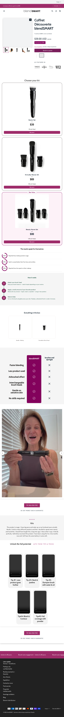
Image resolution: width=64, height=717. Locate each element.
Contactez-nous (8, 683)
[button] (36, 56)
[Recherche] (52, 11)
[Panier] (60, 11)
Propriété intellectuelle (7, 690)
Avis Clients (6, 677)
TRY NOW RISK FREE (32, 505)
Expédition (6, 680)
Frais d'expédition (38, 46)
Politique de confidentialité (7, 668)
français (58, 2)
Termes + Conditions (9, 663)
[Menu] (4, 11)
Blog (4, 697)
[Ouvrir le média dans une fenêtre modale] (30, 20)
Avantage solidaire (8, 694)
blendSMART (10, 712)
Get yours (32, 132)
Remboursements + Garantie (9, 673)
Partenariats (7, 686)
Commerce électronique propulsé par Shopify (24, 712)
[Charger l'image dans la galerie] (6, 50)
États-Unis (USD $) (56, 708)
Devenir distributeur (9, 700)
